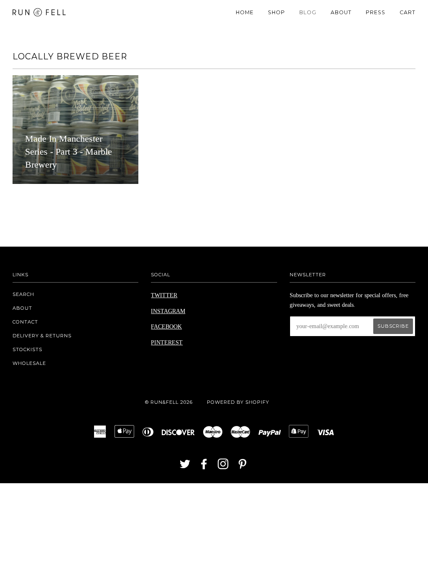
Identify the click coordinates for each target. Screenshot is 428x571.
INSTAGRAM (168, 311)
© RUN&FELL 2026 (169, 402)
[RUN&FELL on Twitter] (185, 466)
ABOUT (341, 12)
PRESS (375, 12)
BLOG (307, 12)
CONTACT (25, 322)
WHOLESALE (29, 363)
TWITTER (164, 295)
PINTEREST (167, 342)
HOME (245, 12)
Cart (407, 12)
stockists (27, 349)
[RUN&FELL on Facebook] (204, 466)
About (22, 308)
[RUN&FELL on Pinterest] (242, 466)
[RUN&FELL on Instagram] (223, 466)
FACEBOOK (166, 327)
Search (23, 294)
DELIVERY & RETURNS (42, 336)
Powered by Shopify (238, 402)
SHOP (276, 12)
